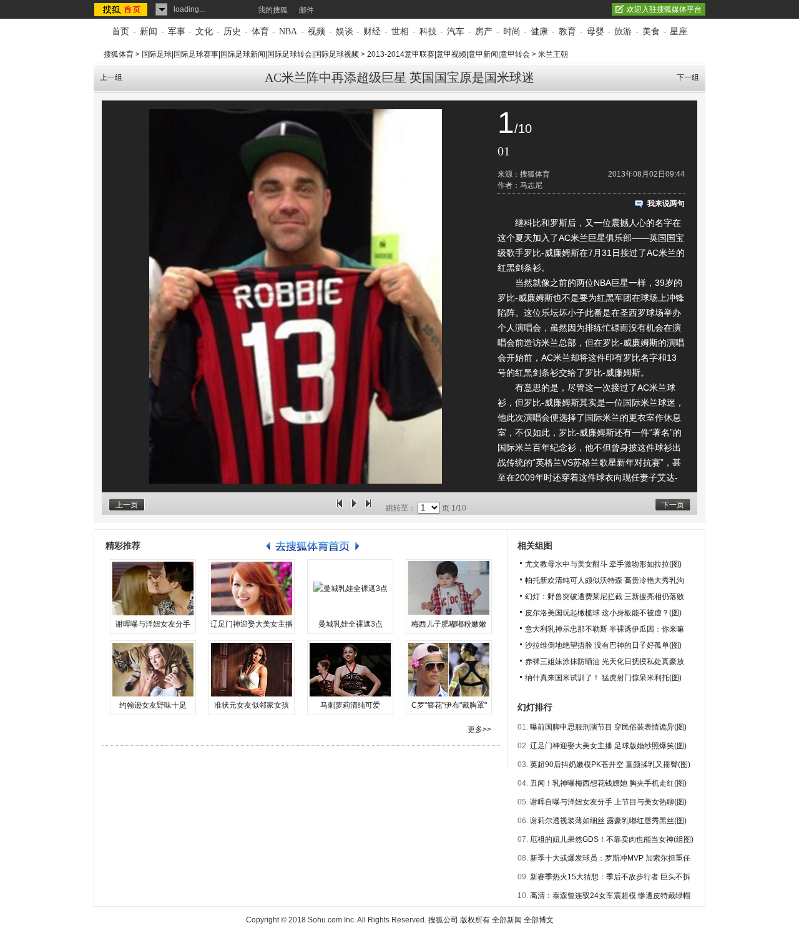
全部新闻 (507, 920)
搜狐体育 (119, 54)
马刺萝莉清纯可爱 (350, 705)
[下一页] (368, 508)
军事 (176, 31)
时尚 (512, 31)
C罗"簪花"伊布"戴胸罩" (449, 705)
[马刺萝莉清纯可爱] (350, 669)
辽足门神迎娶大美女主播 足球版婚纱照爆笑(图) (608, 745)
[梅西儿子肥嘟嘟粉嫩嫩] (448, 588)
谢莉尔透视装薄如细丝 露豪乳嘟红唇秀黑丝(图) (608, 820)
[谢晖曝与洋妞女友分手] (152, 588)
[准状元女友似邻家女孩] (251, 669)
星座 (678, 31)
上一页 (126, 505)
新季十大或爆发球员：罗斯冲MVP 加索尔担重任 (610, 858)
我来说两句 (666, 203)
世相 (400, 31)
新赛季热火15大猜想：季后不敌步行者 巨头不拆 (610, 876)
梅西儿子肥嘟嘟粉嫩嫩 (448, 624)
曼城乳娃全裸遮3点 (350, 624)
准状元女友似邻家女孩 (251, 705)
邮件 (306, 10)
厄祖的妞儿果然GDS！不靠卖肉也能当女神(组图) (612, 839)
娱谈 (344, 31)
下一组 (688, 77)
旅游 (623, 31)
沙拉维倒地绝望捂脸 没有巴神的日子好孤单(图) (603, 645)
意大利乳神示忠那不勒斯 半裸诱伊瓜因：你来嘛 (604, 629)
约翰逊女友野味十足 (153, 705)
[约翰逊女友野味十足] (152, 669)
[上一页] (339, 508)
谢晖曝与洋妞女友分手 (152, 624)
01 (504, 151)
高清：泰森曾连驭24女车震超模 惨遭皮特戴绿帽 (610, 895)
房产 (484, 31)
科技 (428, 31)
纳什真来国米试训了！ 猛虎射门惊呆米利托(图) (603, 677)
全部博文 (539, 920)
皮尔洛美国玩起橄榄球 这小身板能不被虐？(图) (603, 612)
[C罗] (448, 669)
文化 (204, 31)
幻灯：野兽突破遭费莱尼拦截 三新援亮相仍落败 (604, 596)
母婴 (595, 31)
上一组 (111, 77)
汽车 (455, 31)
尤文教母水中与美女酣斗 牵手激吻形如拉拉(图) (603, 564)
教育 (567, 31)
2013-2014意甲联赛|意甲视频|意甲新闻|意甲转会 (448, 54)
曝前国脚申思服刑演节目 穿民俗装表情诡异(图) (608, 727)
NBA (288, 31)
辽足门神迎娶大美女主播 (251, 624)
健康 (539, 31)
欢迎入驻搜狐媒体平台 (664, 9)
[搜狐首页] (122, 9)
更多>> (479, 729)
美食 (651, 31)
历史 (232, 31)
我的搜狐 (273, 10)
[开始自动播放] (354, 508)
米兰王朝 (553, 54)
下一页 (673, 505)
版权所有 (475, 920)
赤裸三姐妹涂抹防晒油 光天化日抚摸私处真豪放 (604, 661)
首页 (120, 31)
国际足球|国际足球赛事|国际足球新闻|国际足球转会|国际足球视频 (250, 54)
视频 (316, 31)
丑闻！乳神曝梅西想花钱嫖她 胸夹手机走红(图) (608, 783)
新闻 (148, 31)
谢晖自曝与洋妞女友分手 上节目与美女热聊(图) (608, 802)
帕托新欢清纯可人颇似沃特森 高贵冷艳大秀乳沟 (604, 580)
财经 (372, 31)
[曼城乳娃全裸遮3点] (350, 588)
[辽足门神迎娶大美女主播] (251, 588)
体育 (260, 31)
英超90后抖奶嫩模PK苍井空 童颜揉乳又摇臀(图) (610, 764)
